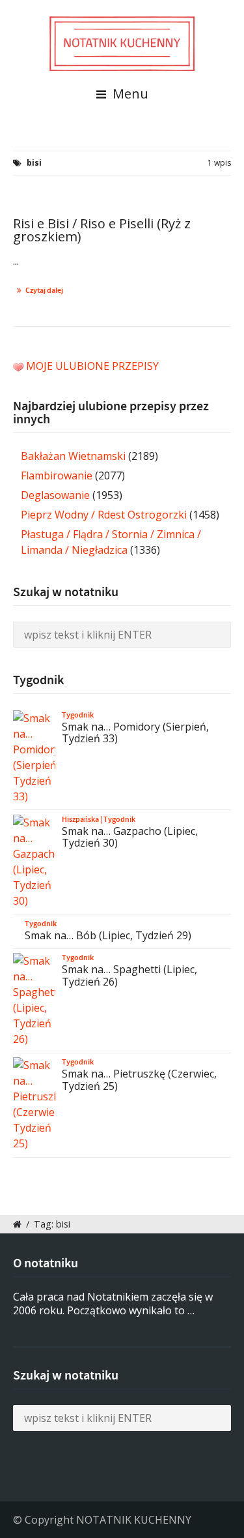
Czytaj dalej (44, 290)
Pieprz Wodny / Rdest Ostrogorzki (104, 514)
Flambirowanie (56, 475)
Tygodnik (78, 715)
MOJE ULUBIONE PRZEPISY (92, 366)
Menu (128, 93)
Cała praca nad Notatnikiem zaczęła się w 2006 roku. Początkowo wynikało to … (113, 1303)
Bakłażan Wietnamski (73, 456)
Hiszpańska (80, 819)
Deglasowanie (55, 495)
